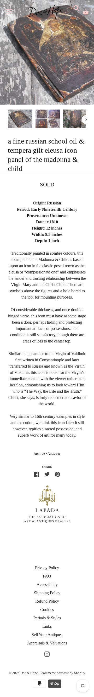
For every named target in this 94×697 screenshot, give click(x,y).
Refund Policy (47, 601)
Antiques (54, 453)
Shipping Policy (47, 593)
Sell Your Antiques (47, 634)
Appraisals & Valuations (47, 643)
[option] (20, 119)
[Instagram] (47, 653)
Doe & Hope (29, 673)
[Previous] (8, 119)
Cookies (47, 609)
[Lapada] (47, 503)
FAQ (47, 576)
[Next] (86, 119)
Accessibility (47, 584)
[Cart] (86, 12)
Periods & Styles (47, 618)
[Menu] (9, 13)
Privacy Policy (47, 567)
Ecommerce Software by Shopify (62, 673)
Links (47, 626)
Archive (39, 453)
